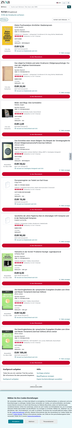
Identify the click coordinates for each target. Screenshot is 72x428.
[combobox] (38, 6)
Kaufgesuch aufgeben (11, 379)
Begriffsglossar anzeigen (45, 376)
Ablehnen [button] (31, 421)
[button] (64, 53)
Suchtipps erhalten (43, 373)
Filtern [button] (5, 19)
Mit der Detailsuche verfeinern (13, 15)
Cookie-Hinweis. (18, 414)
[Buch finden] (69, 6)
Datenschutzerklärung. (34, 416)
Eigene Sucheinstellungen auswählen (49, 379)
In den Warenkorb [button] (36, 57)
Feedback (70, 156)
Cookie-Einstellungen (18, 412)
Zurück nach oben (36, 386)
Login (64, 2)
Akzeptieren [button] (15, 421)
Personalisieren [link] (48, 421)
